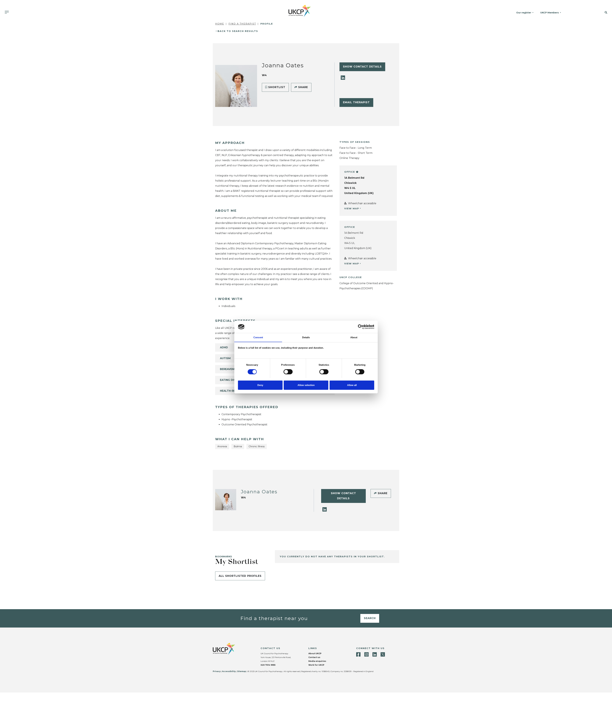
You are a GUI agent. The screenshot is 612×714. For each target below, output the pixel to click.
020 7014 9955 (268, 665)
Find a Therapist (242, 23)
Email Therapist (356, 102)
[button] (594, 12)
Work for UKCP (316, 665)
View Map (351, 208)
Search (370, 618)
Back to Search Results (238, 31)
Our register (523, 12)
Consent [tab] (258, 337)
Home (219, 23)
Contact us (314, 657)
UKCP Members (549, 12)
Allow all (352, 385)
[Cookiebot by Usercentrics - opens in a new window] (360, 326)
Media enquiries (317, 661)
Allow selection (306, 385)
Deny (260, 385)
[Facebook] (358, 654)
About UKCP (314, 653)
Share (302, 87)
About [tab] (353, 337)
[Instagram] (366, 654)
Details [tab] (306, 337)
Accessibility (229, 671)
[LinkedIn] (342, 77)
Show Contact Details (362, 66)
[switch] (288, 371)
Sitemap (241, 671)
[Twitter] (382, 654)
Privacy (217, 671)
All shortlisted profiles (240, 575)
